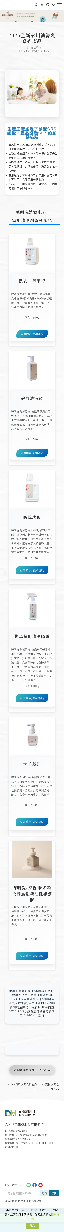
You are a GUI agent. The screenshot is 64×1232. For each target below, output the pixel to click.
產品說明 (36, 47)
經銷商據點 (11, 1201)
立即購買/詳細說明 (32, 334)
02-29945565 (23, 1138)
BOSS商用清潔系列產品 (22, 1084)
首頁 (25, 47)
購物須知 (23, 1201)
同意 (32, 1225)
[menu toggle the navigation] (59, 5)
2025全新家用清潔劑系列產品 (33, 51)
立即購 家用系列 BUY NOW (32, 1070)
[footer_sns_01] (28, 1184)
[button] (36, 5)
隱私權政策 (35, 1201)
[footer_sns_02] (34, 1184)
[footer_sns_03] (40, 1184)
